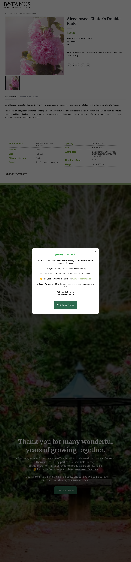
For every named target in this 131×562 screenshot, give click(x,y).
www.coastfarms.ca (81, 279)
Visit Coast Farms (65, 305)
